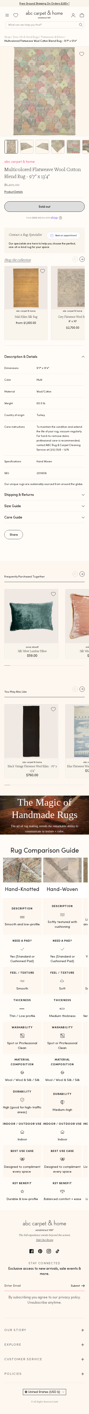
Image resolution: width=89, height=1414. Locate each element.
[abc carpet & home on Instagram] (49, 1250)
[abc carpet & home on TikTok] (57, 1250)
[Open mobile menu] (7, 15)
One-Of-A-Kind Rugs (26, 37)
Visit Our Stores (44, 1239)
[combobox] (44, 24)
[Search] (81, 25)
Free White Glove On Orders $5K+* (44, 3)
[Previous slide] (75, 259)
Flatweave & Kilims (52, 37)
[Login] (73, 15)
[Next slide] (82, 259)
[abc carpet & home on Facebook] (31, 1250)
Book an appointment (66, 235)
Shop (7, 37)
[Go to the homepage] (44, 18)
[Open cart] (82, 15)
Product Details (13, 191)
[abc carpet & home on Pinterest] (40, 1250)
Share (14, 535)
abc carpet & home (19, 161)
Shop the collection (17, 260)
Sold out (45, 207)
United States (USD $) (44, 1392)
